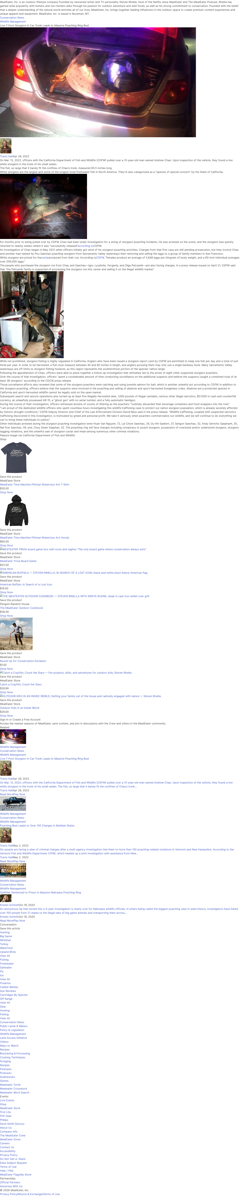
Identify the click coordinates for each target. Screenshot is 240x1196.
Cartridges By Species (14, 994)
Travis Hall (6, 156)
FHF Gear (6, 1116)
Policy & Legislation (12, 1030)
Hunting (5, 932)
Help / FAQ (6, 1170)
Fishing (4, 959)
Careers (5, 1143)
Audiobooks (7, 1076)
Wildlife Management (13, 21)
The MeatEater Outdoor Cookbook (21, 607)
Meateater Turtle (10, 1084)
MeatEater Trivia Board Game (18, 561)
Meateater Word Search (14, 1092)
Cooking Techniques (12, 1057)
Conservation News (12, 17)
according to (86, 245)
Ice (2, 975)
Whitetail (5, 940)
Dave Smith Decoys (12, 1123)
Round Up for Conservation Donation (23, 661)
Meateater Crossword (13, 1088)
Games (4, 1080)
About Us (6, 1127)
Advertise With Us (11, 1186)
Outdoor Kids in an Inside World (19, 707)
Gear (3, 1006)
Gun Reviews (8, 991)
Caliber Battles (9, 987)
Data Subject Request (13, 1162)
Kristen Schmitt (9, 905)
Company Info (8, 1131)
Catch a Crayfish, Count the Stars (21, 684)
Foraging (5, 1061)
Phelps (4, 1119)
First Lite (5, 1112)
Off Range (6, 998)
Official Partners (10, 1182)
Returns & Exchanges (30, 1194)
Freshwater (7, 963)
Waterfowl (6, 948)
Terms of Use (8, 1166)
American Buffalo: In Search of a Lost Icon (26, 584)
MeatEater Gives (10, 1139)
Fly (2, 971)
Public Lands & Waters (13, 1026)
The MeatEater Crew (12, 1135)
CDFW (100, 257)
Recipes (5, 1049)
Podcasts (5, 1069)
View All (5, 955)
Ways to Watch (9, 1045)
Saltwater (6, 967)
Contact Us (7, 1147)
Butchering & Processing (15, 1053)
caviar (45, 257)
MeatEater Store (10, 1108)
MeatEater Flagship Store (15, 1174)
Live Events (7, 1100)
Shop (3, 1104)
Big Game (6, 936)
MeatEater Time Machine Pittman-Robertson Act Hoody (34, 537)
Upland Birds (8, 951)
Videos (4, 1041)
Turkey (4, 944)
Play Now (19, 794)
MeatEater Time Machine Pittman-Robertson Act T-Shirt (34, 484)
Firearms (5, 983)
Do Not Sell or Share (12, 1159)
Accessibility (8, 1151)
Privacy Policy (8, 1155)
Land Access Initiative (13, 1037)
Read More (6, 794)
